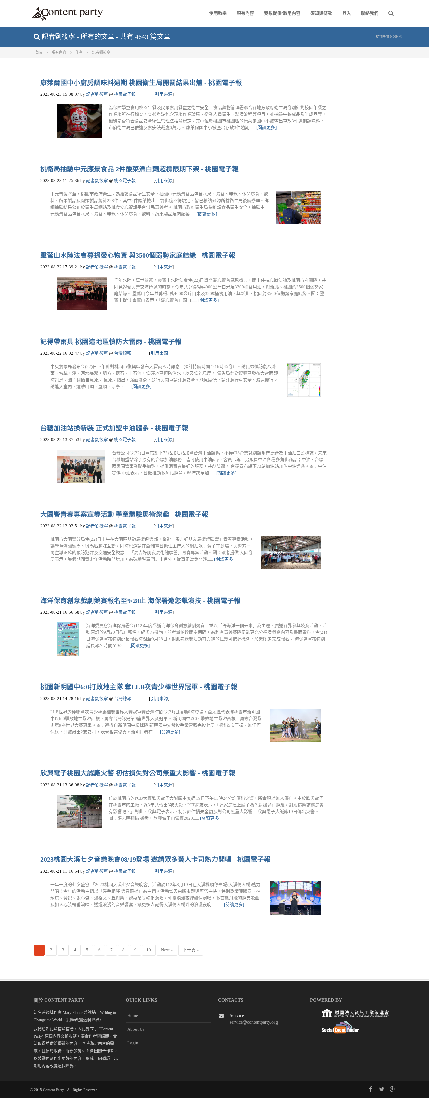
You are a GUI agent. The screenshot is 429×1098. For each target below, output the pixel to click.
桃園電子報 (125, 94)
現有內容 (245, 13)
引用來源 (163, 94)
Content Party (53, 1090)
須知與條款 (321, 13)
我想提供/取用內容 (282, 13)
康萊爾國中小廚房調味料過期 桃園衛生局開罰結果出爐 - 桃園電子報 (141, 82)
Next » (167, 949)
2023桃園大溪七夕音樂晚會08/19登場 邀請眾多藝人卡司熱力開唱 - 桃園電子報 (155, 859)
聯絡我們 (369, 13)
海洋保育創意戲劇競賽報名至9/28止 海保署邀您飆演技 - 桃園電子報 (140, 600)
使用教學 (218, 13)
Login (132, 1042)
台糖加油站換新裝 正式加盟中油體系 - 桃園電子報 (114, 428)
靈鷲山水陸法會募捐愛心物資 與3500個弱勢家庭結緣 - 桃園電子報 (137, 255)
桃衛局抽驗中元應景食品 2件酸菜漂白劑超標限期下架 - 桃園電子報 (139, 169)
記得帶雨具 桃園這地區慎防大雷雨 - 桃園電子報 (111, 341)
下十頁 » (191, 949)
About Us (135, 1029)
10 (148, 949)
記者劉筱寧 (97, 94)
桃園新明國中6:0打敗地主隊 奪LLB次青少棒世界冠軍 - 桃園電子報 (138, 687)
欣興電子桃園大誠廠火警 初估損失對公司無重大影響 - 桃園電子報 (137, 773)
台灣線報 (122, 353)
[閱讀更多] (266, 127)
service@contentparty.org (254, 1022)
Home (132, 1015)
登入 (346, 13)
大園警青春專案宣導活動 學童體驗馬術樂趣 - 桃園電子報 (124, 514)
